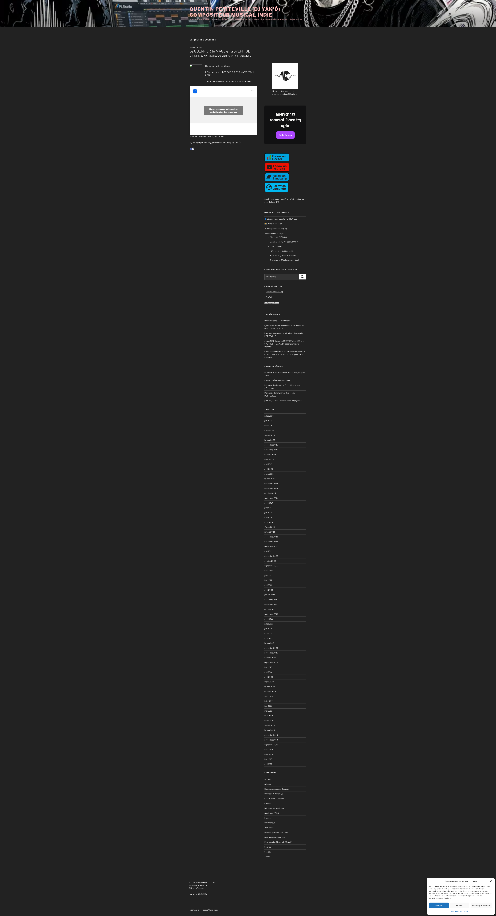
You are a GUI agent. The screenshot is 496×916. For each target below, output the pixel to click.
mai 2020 (268, 672)
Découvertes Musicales (274, 808)
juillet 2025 (269, 459)
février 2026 (269, 435)
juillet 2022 (268, 575)
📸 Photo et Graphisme (274, 224)
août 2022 (268, 570)
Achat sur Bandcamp (274, 291)
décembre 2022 (271, 556)
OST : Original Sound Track (275, 837)
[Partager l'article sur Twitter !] (193, 149)
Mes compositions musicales (276, 832)
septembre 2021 (271, 614)
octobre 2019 (270, 691)
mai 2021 (268, 633)
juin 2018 (268, 759)
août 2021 (268, 619)
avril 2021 (268, 638)
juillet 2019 (268, 701)
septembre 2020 (271, 662)
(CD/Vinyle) (292, 94)
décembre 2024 (271, 483)
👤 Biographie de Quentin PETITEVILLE (280, 219)
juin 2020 (268, 667)
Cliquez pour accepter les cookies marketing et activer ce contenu (223, 110)
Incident (267, 818)
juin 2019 (268, 706)
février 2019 (269, 725)
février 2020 (269, 687)
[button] (491, 881)
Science (267, 847)
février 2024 (269, 527)
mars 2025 (269, 474)
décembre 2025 (271, 445)
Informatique (269, 823)
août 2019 (268, 696)
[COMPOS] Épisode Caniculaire (277, 380)
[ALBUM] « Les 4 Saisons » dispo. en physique (282, 400)
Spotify (267, 199)
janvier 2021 (269, 643)
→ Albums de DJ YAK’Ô (277, 237)
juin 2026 (268, 421)
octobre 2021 (270, 609)
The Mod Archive (284, 321)
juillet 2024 (269, 508)
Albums (267, 784)
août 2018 (268, 749)
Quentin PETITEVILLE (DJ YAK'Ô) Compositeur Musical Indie (235, 12)
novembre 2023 (271, 541)
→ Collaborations (275, 246)
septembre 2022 (271, 566)
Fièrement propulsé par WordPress (203, 910)
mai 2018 (268, 764)
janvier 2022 (269, 595)
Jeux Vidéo (268, 828)
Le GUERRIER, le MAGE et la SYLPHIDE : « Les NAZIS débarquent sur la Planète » (284, 344)
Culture (267, 803)
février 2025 (269, 479)
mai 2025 (268, 464)
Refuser (459, 905)
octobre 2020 (270, 657)
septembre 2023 (271, 546)
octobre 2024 (270, 493)
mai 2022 (268, 585)
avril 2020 (268, 677)
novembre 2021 (271, 604)
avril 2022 (268, 590)
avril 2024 (268, 522)
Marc (223, 136)
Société (267, 852)
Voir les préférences (481, 905)
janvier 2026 (269, 440)
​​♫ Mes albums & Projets (274, 233)
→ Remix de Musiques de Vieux (280, 251)
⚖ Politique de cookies (459, 911)
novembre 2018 (271, 740)
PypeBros (268, 321)
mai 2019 (268, 711)
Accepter (439, 905)
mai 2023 (268, 551)
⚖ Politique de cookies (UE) (275, 228)
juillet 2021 (268, 624)
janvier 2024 (269, 532)
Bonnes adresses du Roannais (276, 789)
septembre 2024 (271, 498)
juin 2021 (268, 628)
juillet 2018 (268, 754)
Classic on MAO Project (274, 798)
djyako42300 (270, 325)
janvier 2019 (269, 730)
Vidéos (267, 856)
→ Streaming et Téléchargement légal (283, 260)
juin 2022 (268, 580)
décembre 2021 (271, 600)
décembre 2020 (271, 648)
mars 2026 (269, 430)
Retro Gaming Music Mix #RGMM (278, 842)
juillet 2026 (269, 416)
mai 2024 (268, 517)
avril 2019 (268, 716)
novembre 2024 (271, 488)
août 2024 (268, 503)
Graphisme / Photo (272, 813)
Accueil (267, 779)
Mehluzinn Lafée (203, 136)
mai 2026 (268, 425)
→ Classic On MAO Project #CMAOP (283, 242)
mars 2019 (268, 720)
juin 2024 (268, 512)
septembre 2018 (271, 745)
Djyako (214, 136)
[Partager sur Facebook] (191, 149)
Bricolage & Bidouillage (274, 794)
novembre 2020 (271, 653)
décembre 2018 (271, 735)
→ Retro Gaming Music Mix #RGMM (282, 255)
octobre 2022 (270, 561)
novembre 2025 (271, 450)
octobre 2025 (270, 454)
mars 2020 (269, 682)
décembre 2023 (271, 537)
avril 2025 (268, 469)
